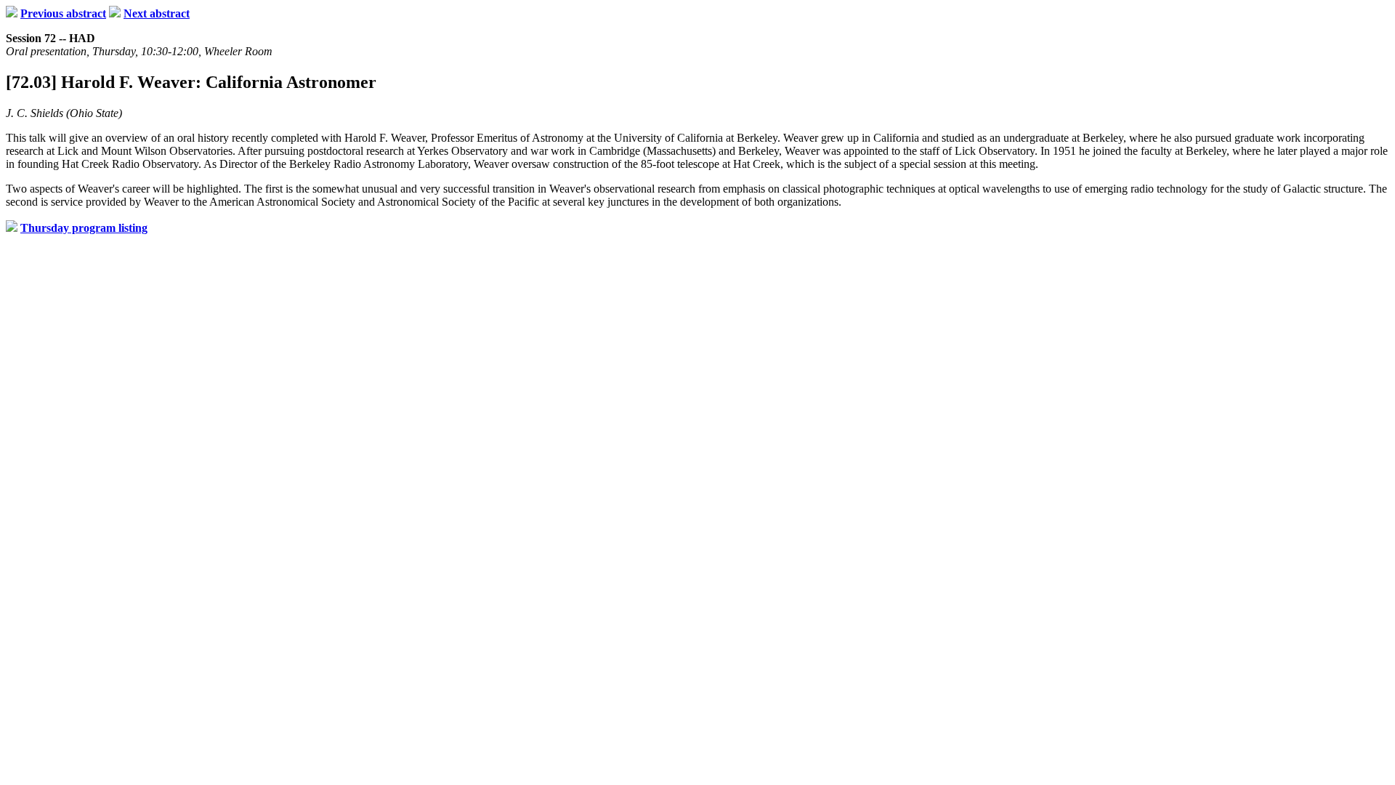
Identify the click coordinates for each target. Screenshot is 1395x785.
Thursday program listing (83, 228)
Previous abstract (63, 13)
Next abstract (157, 13)
